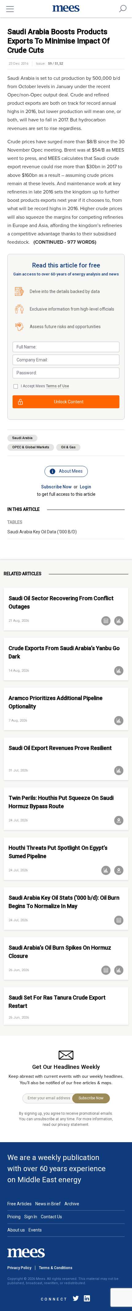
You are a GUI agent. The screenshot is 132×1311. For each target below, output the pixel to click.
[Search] (122, 9)
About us (16, 1230)
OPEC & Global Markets (30, 447)
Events (35, 1230)
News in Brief (48, 1203)
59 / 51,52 (55, 64)
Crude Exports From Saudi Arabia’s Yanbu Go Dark (64, 652)
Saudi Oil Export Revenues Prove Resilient (60, 748)
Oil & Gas (68, 447)
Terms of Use (57, 386)
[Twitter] (75, 1299)
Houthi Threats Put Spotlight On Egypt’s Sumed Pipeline (58, 852)
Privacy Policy (19, 1268)
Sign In (30, 1216)
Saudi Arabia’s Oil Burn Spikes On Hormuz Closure (60, 951)
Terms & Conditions (55, 1268)
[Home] (66, 8)
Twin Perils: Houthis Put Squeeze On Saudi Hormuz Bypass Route (61, 802)
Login (85, 486)
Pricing (14, 1216)
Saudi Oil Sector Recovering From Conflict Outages (61, 602)
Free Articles (19, 1203)
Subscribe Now (56, 486)
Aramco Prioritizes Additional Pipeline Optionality (56, 702)
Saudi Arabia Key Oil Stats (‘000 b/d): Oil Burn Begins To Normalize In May (64, 901)
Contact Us (51, 1216)
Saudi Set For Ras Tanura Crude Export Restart (57, 1001)
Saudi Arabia (22, 438)
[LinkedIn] (85, 1299)
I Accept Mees (45, 386)
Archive (71, 1203)
